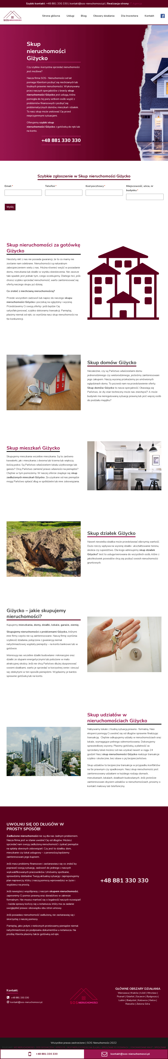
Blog (84, 16)
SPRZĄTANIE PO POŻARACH (115, 1047)
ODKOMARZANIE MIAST (141, 1047)
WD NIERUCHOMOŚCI (24, 1047)
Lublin (122, 1000)
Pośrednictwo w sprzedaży (86, 58)
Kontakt (149, 16)
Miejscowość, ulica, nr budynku (139, 188)
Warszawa (123, 992)
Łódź (142, 992)
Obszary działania (104, 16)
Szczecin (140, 996)
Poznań (121, 996)
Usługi (70, 16)
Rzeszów (130, 1003)
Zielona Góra (143, 1003)
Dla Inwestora (129, 16)
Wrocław (152, 992)
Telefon (50, 186)
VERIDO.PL (60, 1047)
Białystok (131, 1000)
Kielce (152, 1000)
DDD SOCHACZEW (45, 1047)
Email (9, 186)
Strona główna (51, 16)
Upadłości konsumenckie (122, 30)
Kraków (135, 992)
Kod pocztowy (95, 186)
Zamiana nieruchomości (84, 49)
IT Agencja (136, 3)
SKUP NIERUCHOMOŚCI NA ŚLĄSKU (83, 1047)
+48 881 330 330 (61, 140)
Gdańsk (130, 996)
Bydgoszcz (152, 996)
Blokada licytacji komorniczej (125, 35)
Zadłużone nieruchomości (85, 53)
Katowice (143, 1000)
